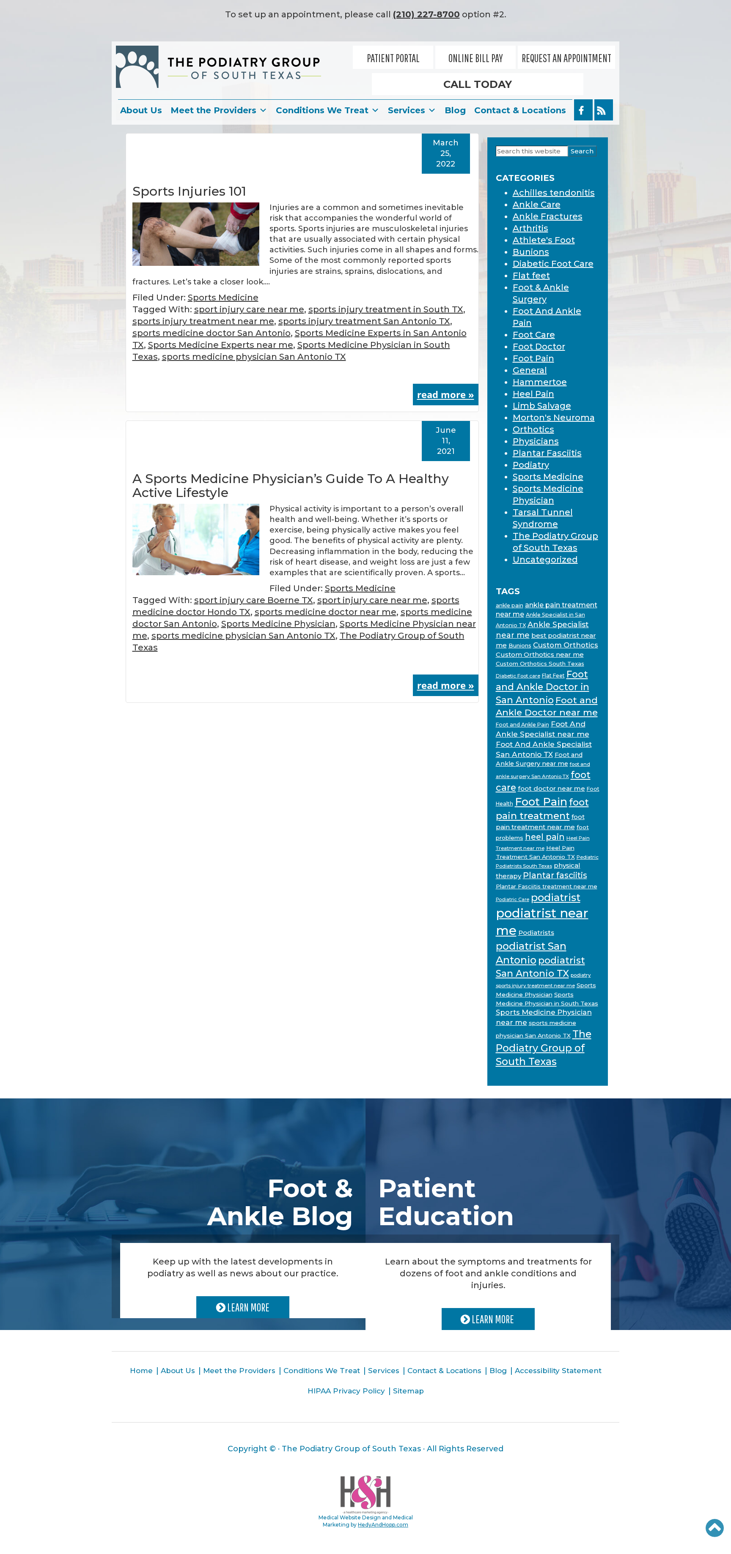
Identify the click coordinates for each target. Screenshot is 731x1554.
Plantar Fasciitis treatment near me (546, 886)
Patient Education (446, 1202)
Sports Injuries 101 (189, 191)
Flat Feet (553, 675)
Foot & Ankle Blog (280, 1202)
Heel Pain (533, 394)
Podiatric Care (512, 899)
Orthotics (533, 429)
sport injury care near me (249, 309)
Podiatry (531, 465)
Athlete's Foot (544, 240)
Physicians (536, 441)
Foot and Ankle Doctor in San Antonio (542, 687)
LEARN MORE (247, 1307)
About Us (141, 110)
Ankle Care (537, 204)
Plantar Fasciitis (547, 453)
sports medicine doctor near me (325, 612)
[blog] (603, 109)
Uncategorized (545, 559)
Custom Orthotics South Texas (540, 663)
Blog (455, 110)
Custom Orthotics (565, 645)
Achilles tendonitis (554, 193)
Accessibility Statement (558, 1370)
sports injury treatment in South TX (385, 309)
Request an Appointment (566, 58)
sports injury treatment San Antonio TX (364, 321)
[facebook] (583, 109)
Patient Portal (393, 58)
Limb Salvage (542, 406)
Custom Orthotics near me (540, 654)
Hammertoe (540, 382)
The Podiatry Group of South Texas (543, 1048)
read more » (445, 394)
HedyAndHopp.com (383, 1524)
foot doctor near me (551, 788)
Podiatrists (536, 933)
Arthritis (530, 228)
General (530, 370)
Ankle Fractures (548, 216)
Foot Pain (533, 358)
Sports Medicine (223, 297)
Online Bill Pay (475, 58)
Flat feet (531, 275)
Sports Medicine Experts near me (220, 345)
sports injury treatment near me (203, 321)
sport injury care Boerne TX (253, 600)
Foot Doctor (539, 346)
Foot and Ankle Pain (522, 724)
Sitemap (408, 1391)
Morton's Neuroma (554, 417)
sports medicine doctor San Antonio (211, 333)
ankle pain (509, 605)
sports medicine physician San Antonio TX (254, 357)
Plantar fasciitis (555, 875)
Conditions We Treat (322, 110)
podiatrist (555, 897)
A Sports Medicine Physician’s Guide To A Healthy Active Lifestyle (290, 485)
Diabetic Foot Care (553, 264)
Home (141, 1370)
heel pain (545, 837)
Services (406, 110)
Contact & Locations (520, 110)
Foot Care (534, 335)
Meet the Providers (213, 110)
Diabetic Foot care (518, 676)
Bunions (531, 252)
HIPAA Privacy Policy (346, 1391)
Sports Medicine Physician (278, 624)
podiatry (581, 975)
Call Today (477, 84)
